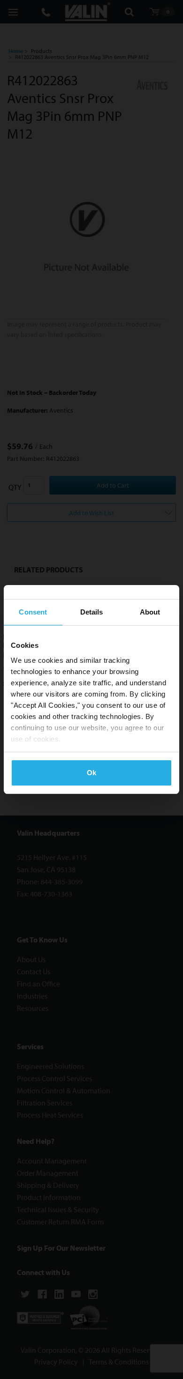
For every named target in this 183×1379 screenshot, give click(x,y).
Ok (91, 773)
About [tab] (150, 612)
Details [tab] (91, 612)
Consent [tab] (33, 612)
